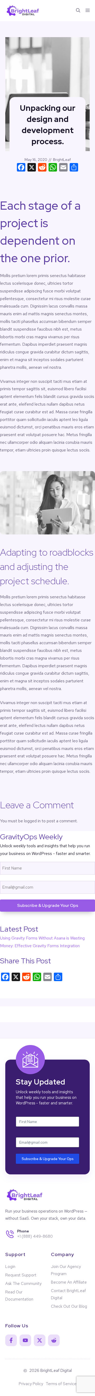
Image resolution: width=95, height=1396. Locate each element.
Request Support (20, 1275)
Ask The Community (23, 1283)
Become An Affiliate (69, 1282)
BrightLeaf (62, 159)
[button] (78, 11)
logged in (32, 821)
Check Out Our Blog (69, 1306)
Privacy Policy (31, 1383)
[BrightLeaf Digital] (23, 11)
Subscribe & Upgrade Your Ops (47, 905)
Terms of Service (61, 1383)
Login (10, 1266)
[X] (31, 168)
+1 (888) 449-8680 (35, 1236)
